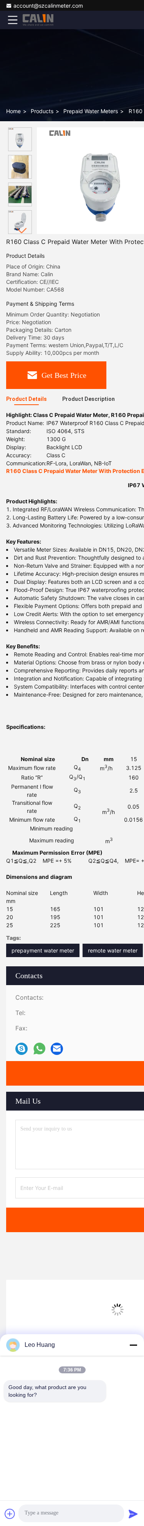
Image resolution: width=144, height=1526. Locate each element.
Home (13, 111)
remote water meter (112, 950)
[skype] (21, 1048)
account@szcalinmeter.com (48, 5)
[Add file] (10, 1513)
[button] (21, 231)
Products (42, 111)
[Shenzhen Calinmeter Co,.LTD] (38, 20)
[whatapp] (39, 1049)
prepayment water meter (43, 950)
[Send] (133, 1513)
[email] (57, 1048)
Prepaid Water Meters (90, 111)
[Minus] (133, 1345)
